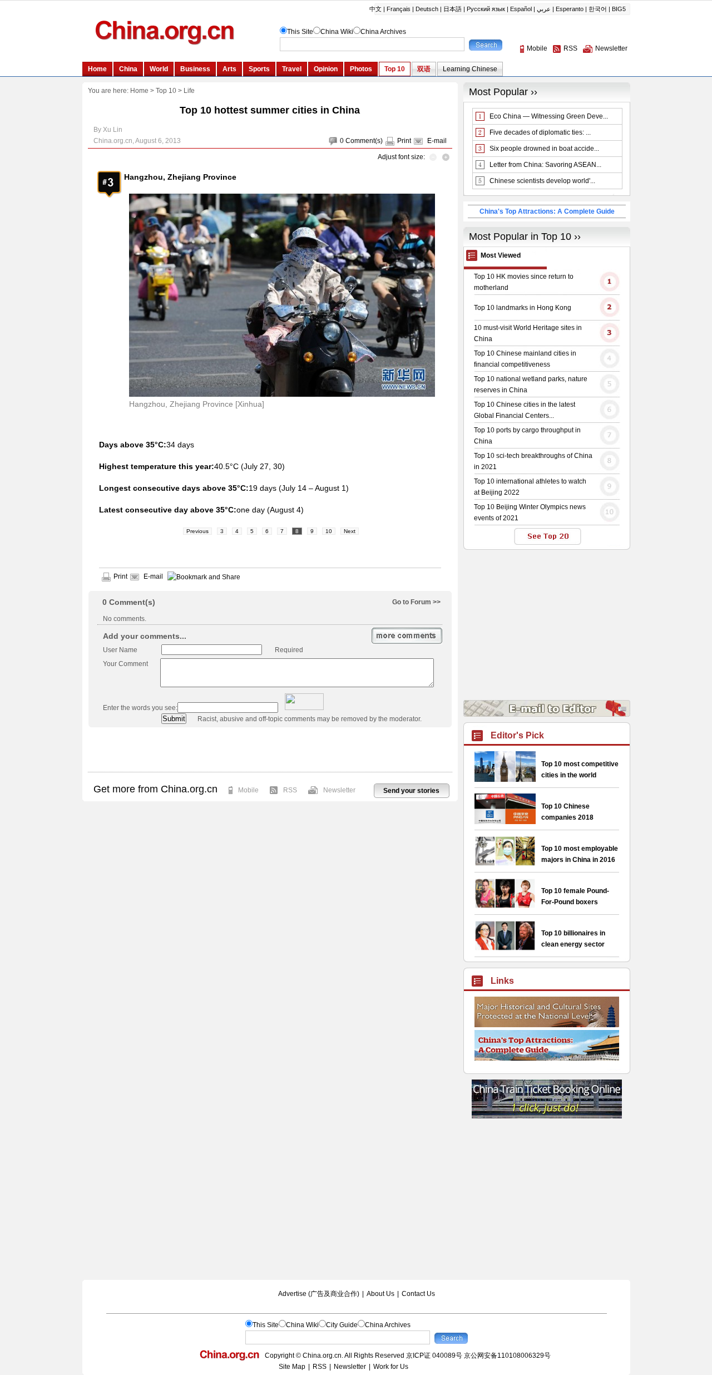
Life (189, 91)
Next (349, 531)
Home (139, 91)
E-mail (437, 141)
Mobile (248, 790)
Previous (197, 531)
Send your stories (411, 791)
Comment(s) (364, 141)
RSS (290, 790)
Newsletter (339, 790)
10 (328, 531)
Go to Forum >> (416, 602)
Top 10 (166, 91)
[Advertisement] (270, 749)
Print (404, 141)
